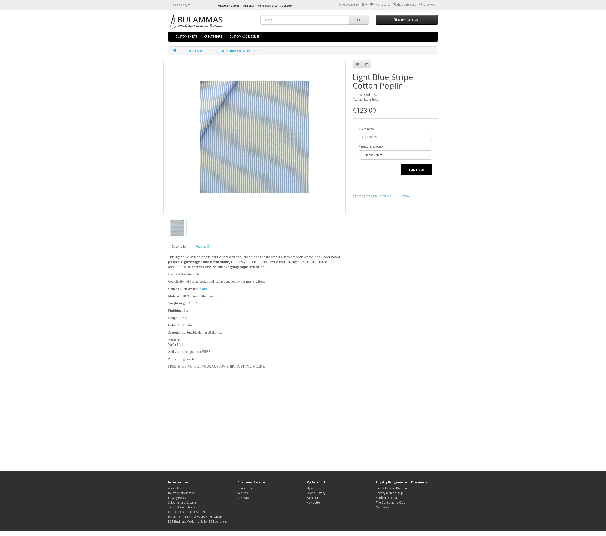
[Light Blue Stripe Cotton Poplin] (254, 137)
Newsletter (314, 503)
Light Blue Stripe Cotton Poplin (235, 51)
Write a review (399, 196)
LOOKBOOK (286, 5)
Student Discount (387, 498)
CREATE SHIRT (213, 37)
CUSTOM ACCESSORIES (244, 37)
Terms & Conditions (181, 507)
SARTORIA (248, 5)
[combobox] (395, 155)
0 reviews (381, 196)
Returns (242, 493)
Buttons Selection (372, 147)
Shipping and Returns (182, 503)
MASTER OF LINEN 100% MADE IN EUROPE (195, 517)
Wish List (312, 498)
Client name (367, 129)
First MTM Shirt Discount (392, 488)
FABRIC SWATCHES (267, 5)
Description (179, 246)
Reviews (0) (203, 246)
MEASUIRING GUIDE (228, 5)
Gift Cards (382, 507)
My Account (314, 488)
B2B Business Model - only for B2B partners (197, 521)
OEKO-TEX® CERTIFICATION (186, 512)
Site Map (243, 498)
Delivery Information (182, 493)
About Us (174, 488)
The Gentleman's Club (390, 503)
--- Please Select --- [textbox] (373, 155)
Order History (316, 493)
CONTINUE (416, 170)
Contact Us (244, 488)
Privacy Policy (177, 498)
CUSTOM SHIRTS (186, 37)
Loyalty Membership (389, 493)
